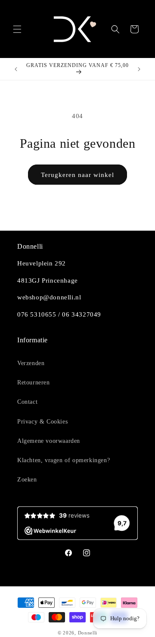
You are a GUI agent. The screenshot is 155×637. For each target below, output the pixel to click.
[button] (17, 29)
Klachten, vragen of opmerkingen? (63, 460)
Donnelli (88, 632)
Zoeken (27, 479)
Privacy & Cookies (42, 421)
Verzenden (30, 363)
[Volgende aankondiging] (139, 69)
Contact (27, 402)
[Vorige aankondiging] (15, 69)
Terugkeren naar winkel (77, 174)
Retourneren (33, 382)
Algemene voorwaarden (48, 441)
